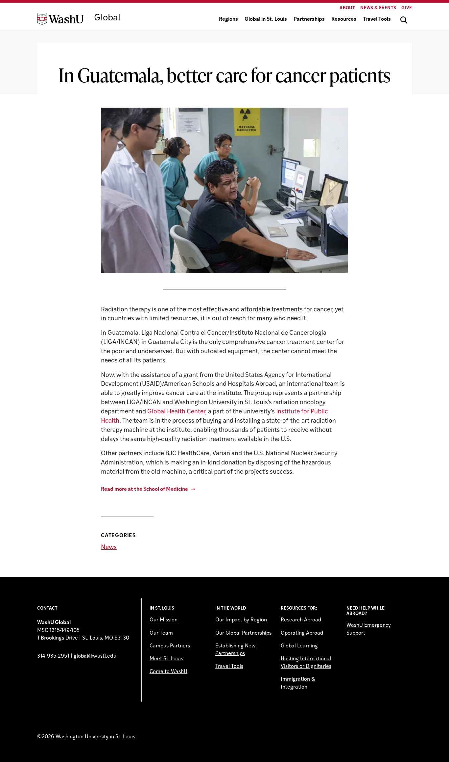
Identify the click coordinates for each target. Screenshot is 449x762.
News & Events (378, 8)
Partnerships (309, 19)
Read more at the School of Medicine (144, 489)
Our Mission (163, 620)
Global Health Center (176, 412)
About (347, 8)
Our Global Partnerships (243, 633)
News (109, 547)
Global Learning (299, 646)
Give (406, 8)
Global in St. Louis (266, 19)
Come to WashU (168, 671)
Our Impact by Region (241, 620)
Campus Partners (170, 646)
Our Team (161, 633)
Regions (228, 19)
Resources (343, 19)
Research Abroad (301, 620)
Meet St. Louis (166, 659)
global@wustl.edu (95, 656)
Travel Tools (377, 19)
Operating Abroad (302, 633)
